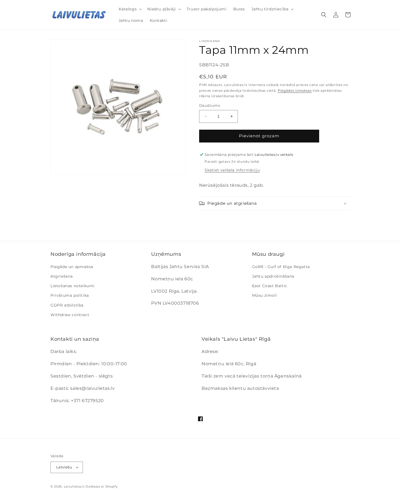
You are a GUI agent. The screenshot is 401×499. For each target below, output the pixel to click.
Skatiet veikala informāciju (232, 170)
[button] (129, 9)
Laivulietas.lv (74, 486)
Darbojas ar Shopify (102, 486)
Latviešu (64, 467)
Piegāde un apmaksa (71, 266)
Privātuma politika (69, 295)
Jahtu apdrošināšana (273, 276)
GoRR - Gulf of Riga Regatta (281, 266)
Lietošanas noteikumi (72, 285)
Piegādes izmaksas (295, 90)
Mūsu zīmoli (264, 295)
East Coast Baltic (269, 285)
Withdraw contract (69, 314)
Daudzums (209, 105)
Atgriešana (61, 276)
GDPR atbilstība (66, 305)
